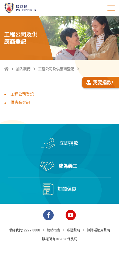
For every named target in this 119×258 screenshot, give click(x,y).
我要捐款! (103, 82)
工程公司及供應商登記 (56, 69)
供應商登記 (20, 102)
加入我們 (23, 69)
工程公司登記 (22, 94)
